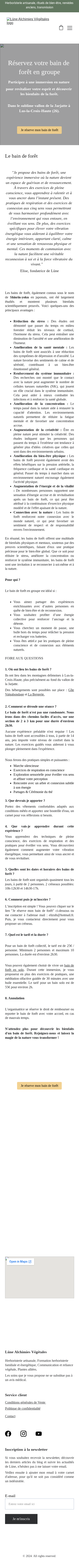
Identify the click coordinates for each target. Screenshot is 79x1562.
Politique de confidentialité (22, 1408)
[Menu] (69, 28)
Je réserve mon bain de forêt (39, 130)
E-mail (10, 1496)
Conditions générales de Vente (25, 1402)
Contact (10, 1416)
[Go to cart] (61, 28)
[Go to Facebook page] (8, 1434)
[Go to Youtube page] (39, 1434)
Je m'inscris (21, 1519)
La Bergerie (36, 694)
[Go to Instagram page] (23, 1434)
